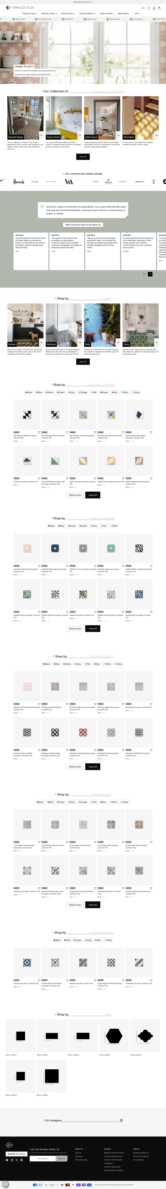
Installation (108, 1163)
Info (136, 13)
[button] (144, 274)
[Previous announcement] (4, 2)
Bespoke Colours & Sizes (114, 1153)
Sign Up (61, 1159)
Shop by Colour (48, 13)
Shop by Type (29, 13)
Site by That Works (127, 1185)
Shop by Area (106, 13)
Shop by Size (67, 13)
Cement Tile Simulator (113, 1160)
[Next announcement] (161, 2)
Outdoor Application (112, 1167)
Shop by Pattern (86, 13)
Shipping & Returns (140, 1153)
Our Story (79, 1156)
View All (83, 157)
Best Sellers (123, 13)
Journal (78, 1153)
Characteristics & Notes (113, 1170)
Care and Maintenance (113, 1156)
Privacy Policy (138, 1160)
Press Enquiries (81, 1160)
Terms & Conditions (141, 1156)
